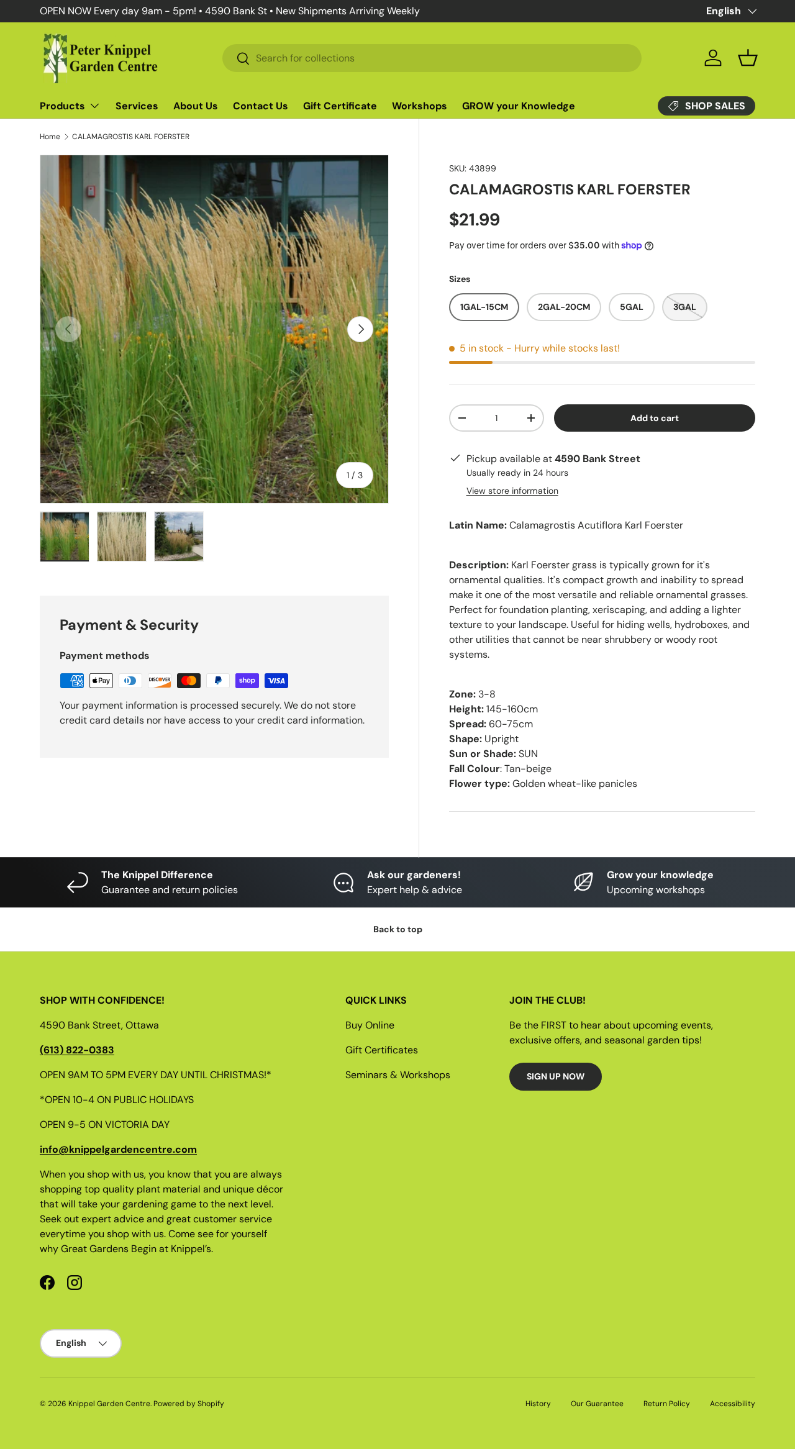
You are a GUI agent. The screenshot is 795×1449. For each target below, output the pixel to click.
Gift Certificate (340, 105)
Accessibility (732, 1404)
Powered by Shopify (188, 1404)
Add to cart (654, 418)
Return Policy (666, 1404)
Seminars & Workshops (397, 1074)
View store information (512, 490)
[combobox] (432, 58)
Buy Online (369, 1025)
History (538, 1404)
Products (62, 105)
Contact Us (260, 105)
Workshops (419, 105)
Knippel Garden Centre (109, 1404)
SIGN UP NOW (555, 1076)
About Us (195, 105)
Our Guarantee (597, 1404)
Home (50, 136)
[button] (747, 57)
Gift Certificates (381, 1049)
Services (137, 105)
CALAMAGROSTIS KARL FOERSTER (130, 136)
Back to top (397, 929)
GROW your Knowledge (518, 105)
